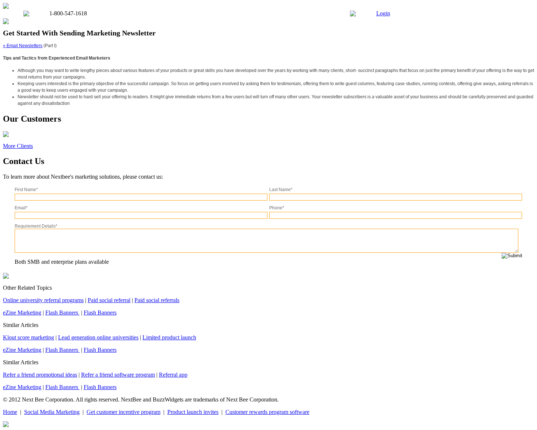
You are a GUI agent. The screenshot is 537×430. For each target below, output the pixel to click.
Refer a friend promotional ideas (40, 375)
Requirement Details (36, 226)
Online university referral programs (43, 300)
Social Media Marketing (52, 412)
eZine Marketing (22, 312)
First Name (26, 189)
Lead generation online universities (98, 337)
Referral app (173, 375)
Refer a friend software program (118, 375)
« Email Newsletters (22, 45)
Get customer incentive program (123, 412)
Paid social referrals (156, 300)
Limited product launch (169, 337)
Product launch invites (192, 412)
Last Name (281, 189)
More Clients (18, 146)
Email (21, 207)
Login (383, 13)
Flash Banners (62, 312)
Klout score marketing (28, 337)
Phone (276, 207)
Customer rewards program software (267, 412)
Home (10, 412)
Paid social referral (109, 300)
